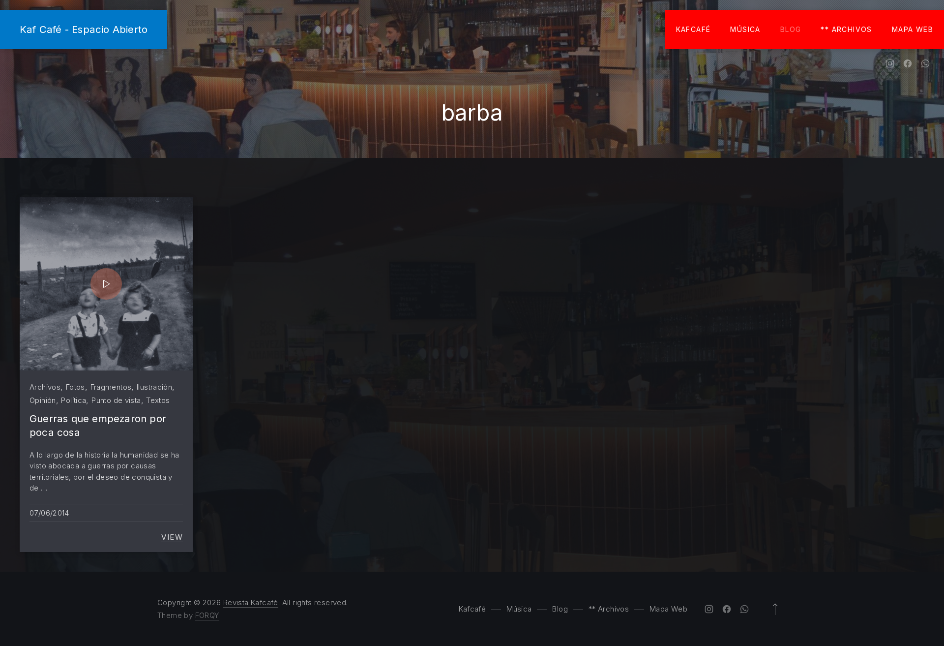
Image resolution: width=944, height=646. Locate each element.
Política (73, 400)
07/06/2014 (49, 513)
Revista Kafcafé (250, 602)
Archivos (45, 387)
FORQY (207, 615)
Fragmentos (111, 387)
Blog (790, 29)
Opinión (43, 400)
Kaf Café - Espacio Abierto (84, 29)
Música (745, 29)
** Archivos (846, 29)
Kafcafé (693, 29)
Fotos (75, 387)
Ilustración (154, 387)
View (172, 537)
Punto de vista (116, 400)
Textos (158, 400)
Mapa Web (912, 29)
